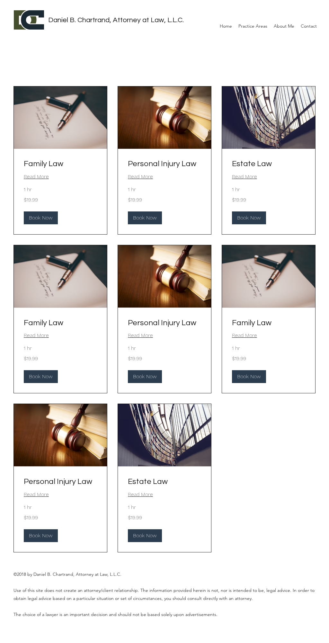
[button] (41, 217)
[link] (60, 164)
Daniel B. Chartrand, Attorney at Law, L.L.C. (116, 20)
